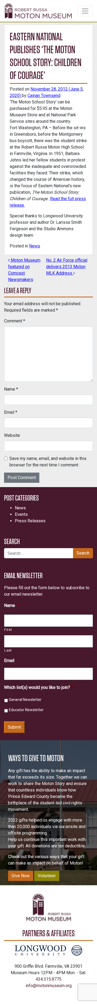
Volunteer (47, 875)
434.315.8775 (48, 979)
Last (8, 650)
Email (10, 412)
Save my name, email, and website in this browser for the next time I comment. (47, 461)
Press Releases (30, 520)
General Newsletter (25, 699)
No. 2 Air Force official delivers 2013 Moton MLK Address (66, 267)
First (8, 630)
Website (12, 435)
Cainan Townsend (43, 95)
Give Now (21, 875)
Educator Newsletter (26, 710)
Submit (14, 727)
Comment (14, 320)
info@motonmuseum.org (49, 985)
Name (11, 389)
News (34, 246)
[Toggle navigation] (85, 11)
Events (21, 514)
